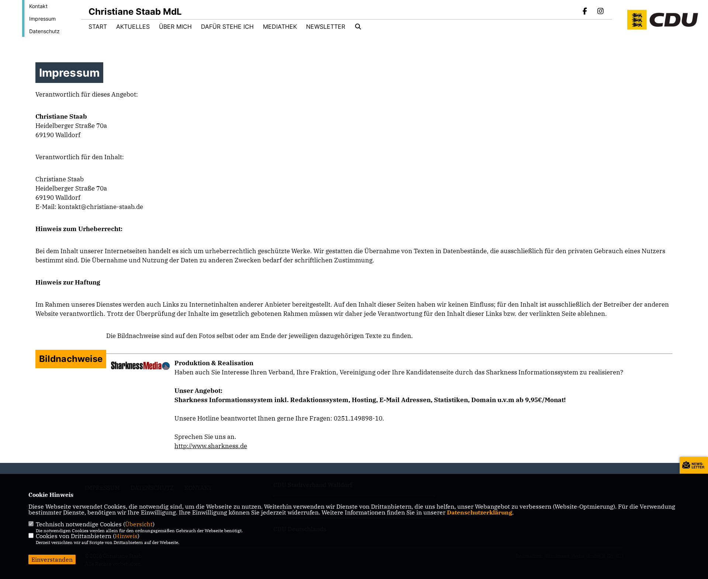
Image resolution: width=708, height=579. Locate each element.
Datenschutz (44, 31)
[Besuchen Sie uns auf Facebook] (585, 11)
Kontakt (38, 6)
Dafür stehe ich (227, 26)
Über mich (175, 26)
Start (97, 26)
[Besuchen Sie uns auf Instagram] (600, 11)
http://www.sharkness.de (210, 446)
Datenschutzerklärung (479, 512)
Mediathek (280, 26)
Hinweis (126, 536)
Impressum (42, 18)
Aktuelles (133, 26)
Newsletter (325, 26)
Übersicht (139, 524)
